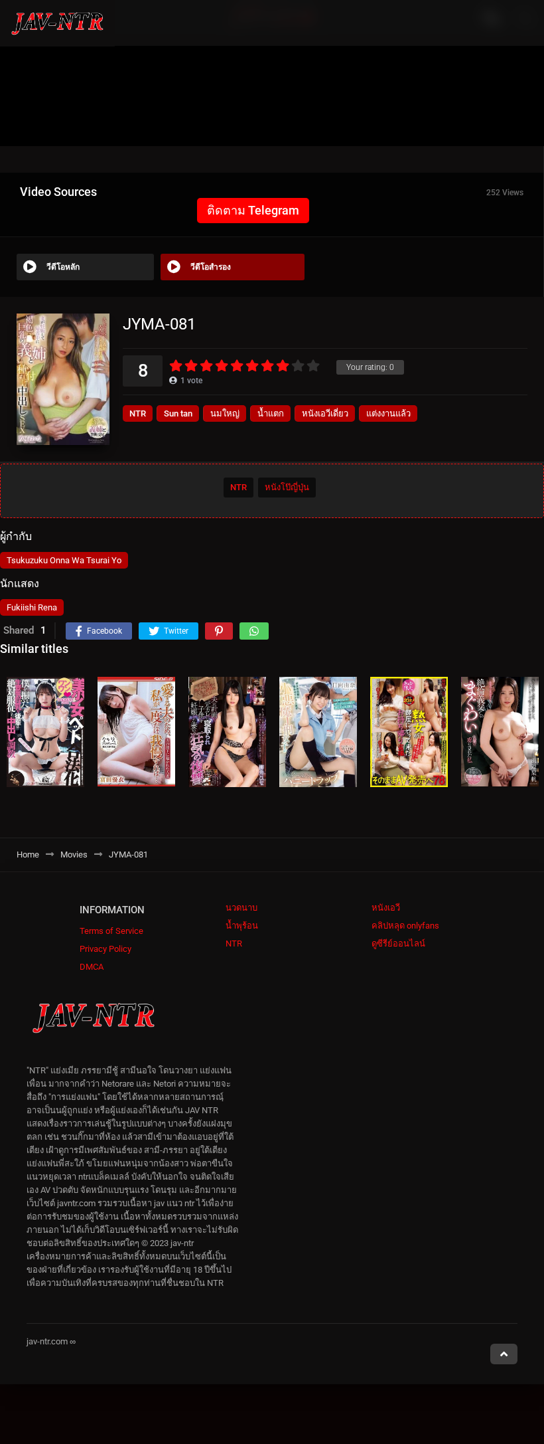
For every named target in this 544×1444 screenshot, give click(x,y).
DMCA (91, 967)
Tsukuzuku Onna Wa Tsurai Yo (64, 560)
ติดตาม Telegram (253, 210)
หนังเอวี (386, 908)
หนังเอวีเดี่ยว (325, 413)
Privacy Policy (105, 949)
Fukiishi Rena (32, 607)
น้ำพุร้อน (242, 926)
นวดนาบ (241, 908)
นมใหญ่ (224, 413)
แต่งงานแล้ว (388, 413)
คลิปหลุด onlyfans (405, 926)
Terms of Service (111, 931)
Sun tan (178, 413)
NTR (137, 413)
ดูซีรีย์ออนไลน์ (398, 943)
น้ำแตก (270, 413)
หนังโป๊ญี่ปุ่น (287, 487)
